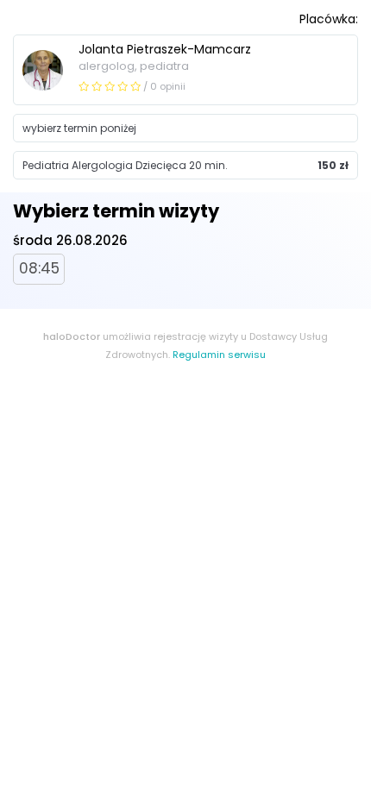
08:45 (39, 268)
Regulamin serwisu (219, 354)
